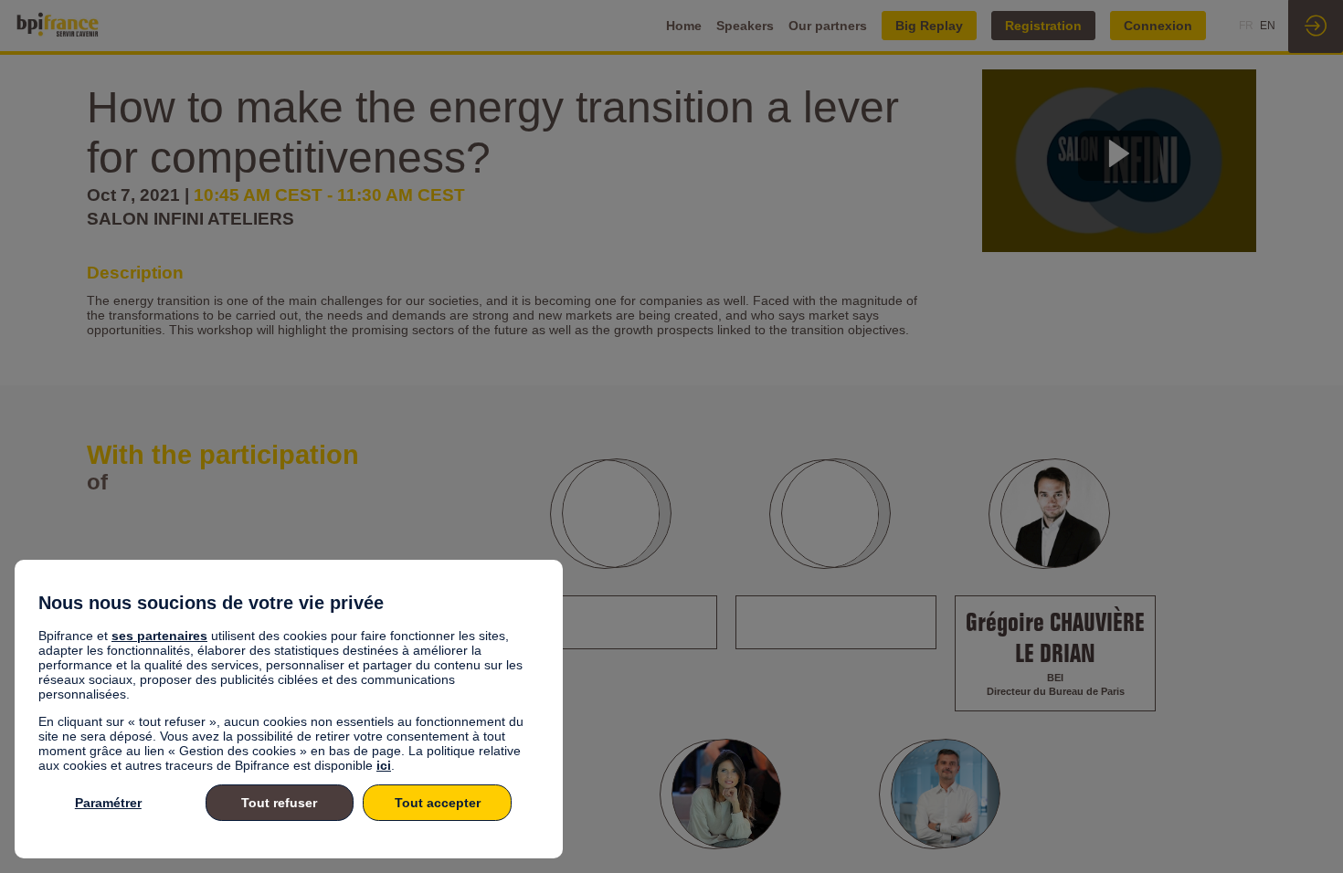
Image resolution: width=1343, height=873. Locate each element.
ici (383, 765)
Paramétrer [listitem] (108, 802)
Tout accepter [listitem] (438, 802)
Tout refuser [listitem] (279, 802)
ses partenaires (159, 635)
